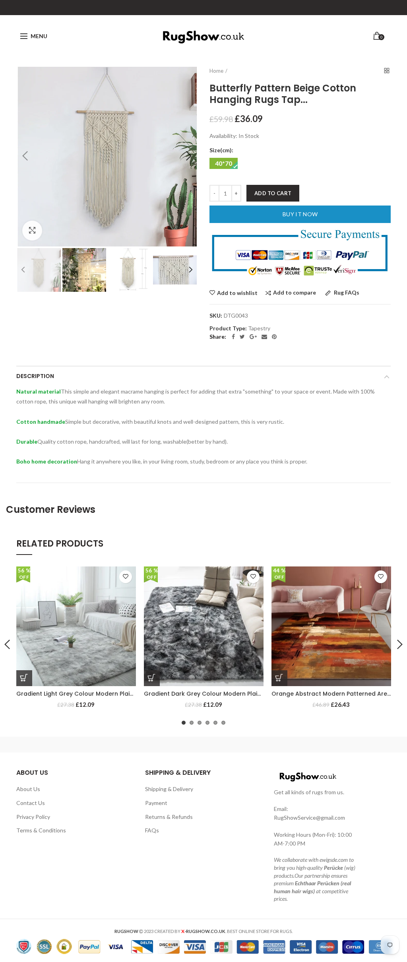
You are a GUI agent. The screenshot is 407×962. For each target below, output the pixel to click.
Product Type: (228, 328)
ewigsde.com (334, 859)
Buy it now (300, 214)
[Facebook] (233, 337)
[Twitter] (242, 337)
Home (216, 71)
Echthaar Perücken (317, 883)
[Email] (264, 337)
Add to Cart (272, 193)
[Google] (253, 337)
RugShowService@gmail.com (309, 817)
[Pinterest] (274, 337)
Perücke (333, 867)
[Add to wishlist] (125, 576)
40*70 (223, 163)
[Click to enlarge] (32, 230)
